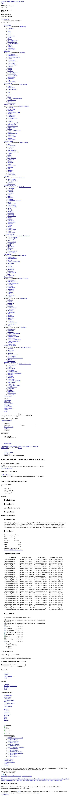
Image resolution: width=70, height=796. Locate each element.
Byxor (9, 194)
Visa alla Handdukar (13, 152)
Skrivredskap (7, 326)
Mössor (10, 208)
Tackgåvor (10, 101)
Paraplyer (10, 121)
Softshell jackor (12, 203)
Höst (9, 90)
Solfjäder (10, 219)
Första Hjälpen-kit (12, 281)
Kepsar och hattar (12, 206)
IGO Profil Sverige (9, 736)
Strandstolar (11, 135)
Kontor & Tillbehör (9, 234)
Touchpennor (11, 338)
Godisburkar (11, 268)
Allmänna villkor (8, 759)
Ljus (9, 168)
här (37, 793)
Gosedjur (10, 304)
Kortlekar (10, 306)
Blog (5, 677)
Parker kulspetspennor (13, 336)
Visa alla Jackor (12, 205)
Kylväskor (10, 376)
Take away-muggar (13, 40)
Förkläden (10, 167)
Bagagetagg (11, 384)
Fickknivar (10, 348)
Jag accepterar (5, 794)
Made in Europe (8, 408)
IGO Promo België (13, 739)
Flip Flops (10, 197)
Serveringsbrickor (12, 258)
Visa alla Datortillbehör (14, 57)
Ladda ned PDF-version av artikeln (13, 550)
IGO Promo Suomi (13, 750)
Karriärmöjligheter (9, 676)
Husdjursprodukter (13, 118)
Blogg (6, 409)
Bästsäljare (7, 405)
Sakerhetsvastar (12, 356)
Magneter (10, 170)
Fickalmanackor (12, 179)
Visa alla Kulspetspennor (14, 339)
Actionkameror (12, 60)
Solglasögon (11, 220)
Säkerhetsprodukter (13, 355)
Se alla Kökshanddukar (7, 474)
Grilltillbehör (11, 116)
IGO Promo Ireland (13, 748)
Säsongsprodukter (12, 89)
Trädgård (10, 138)
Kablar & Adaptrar (13, 72)
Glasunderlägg (11, 145)
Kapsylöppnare (12, 158)
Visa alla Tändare (12, 322)
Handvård (10, 286)
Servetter (10, 260)
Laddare (10, 69)
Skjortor (10, 217)
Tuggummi (10, 271)
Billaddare (10, 71)
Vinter (9, 97)
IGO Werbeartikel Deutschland (16, 747)
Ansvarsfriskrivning (9, 762)
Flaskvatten (11, 263)
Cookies (6, 763)
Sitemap (6, 765)
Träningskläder (12, 222)
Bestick (10, 156)
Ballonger (10, 300)
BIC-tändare (11, 321)
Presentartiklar (8, 297)
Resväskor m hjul (12, 387)
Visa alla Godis (12, 272)
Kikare (9, 119)
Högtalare (10, 66)
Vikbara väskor (12, 393)
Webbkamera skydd (13, 55)
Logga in (7, 430)
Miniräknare (11, 246)
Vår (9, 95)
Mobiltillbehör (11, 77)
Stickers (10, 315)
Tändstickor (11, 318)
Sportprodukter (12, 127)
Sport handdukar (12, 150)
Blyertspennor (11, 329)
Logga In (7, 423)
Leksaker (10, 310)
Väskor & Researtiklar (10, 362)
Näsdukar (10, 292)
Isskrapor (10, 351)
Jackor (9, 202)
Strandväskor (11, 391)
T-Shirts (10, 225)
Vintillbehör (11, 173)
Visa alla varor (11, 49)
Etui (9, 240)
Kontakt (6, 687)
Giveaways (11, 303)
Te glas (9, 31)
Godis (9, 264)
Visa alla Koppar (12, 42)
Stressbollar (11, 316)
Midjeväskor (11, 377)
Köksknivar (11, 159)
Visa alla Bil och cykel (14, 112)
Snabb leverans (12, 100)
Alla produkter (8, 396)
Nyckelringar (11, 312)
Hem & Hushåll (8, 141)
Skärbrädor (10, 162)
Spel (9, 313)
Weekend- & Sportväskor (14, 380)
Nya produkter (8, 406)
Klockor (10, 153)
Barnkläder (10, 193)
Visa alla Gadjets (12, 65)
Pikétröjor (10, 210)
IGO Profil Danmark (13, 744)
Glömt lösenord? (8, 427)
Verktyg (10, 359)
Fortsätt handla (8, 443)
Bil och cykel (11, 109)
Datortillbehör (11, 54)
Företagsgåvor (8, 83)
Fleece (9, 196)
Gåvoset (10, 86)
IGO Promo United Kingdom (15, 753)
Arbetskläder (11, 188)
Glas (9, 29)
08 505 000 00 (5, 448)
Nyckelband (11, 309)
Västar (9, 231)
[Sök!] (17, 416)
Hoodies (10, 228)
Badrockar (10, 148)
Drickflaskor (7, 25)
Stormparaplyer (12, 124)
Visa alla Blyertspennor (14, 333)
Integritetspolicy (8, 760)
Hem (5, 451)
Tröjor (9, 226)
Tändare (10, 319)
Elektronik (7, 51)
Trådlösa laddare (12, 74)
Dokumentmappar (12, 251)
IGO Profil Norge (12, 754)
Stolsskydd (10, 110)
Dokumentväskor (12, 371)
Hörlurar (10, 68)
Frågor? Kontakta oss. (7, 468)
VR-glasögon (11, 63)
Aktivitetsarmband (12, 61)
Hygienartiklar (11, 287)
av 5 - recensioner (9, 1)
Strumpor (10, 223)
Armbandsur (11, 191)
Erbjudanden (7, 400)
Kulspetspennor (12, 335)
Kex (9, 274)
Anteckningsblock (12, 239)
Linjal (9, 245)
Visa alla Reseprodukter (14, 385)
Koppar (10, 37)
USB (9, 80)
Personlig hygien (8, 277)
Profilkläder (11, 213)
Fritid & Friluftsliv (9, 104)
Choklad (10, 266)
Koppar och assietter (13, 43)
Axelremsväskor (12, 365)
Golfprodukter (11, 115)
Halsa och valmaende (13, 283)
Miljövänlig (7, 402)
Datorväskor (11, 370)
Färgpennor (11, 330)
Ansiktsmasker (11, 280)
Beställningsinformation (10, 686)
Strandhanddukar (12, 133)
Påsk (9, 92)
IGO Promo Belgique (13, 741)
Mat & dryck (7, 254)
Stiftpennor (10, 332)
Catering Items (11, 257)
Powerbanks (11, 78)
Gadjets (10, 58)
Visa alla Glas (11, 36)
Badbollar (10, 107)
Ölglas (9, 34)
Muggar (10, 45)
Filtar (9, 144)
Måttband (10, 353)
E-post (20, 448)
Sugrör (9, 164)
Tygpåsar (10, 367)
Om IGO (6, 673)
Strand (9, 132)
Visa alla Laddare (12, 75)
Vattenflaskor (11, 48)
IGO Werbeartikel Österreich (15, 738)
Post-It (9, 249)
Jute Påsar (10, 374)
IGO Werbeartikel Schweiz (15, 751)
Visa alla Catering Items (14, 261)
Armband (10, 190)
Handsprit (10, 284)
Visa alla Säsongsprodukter (15, 98)
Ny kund (6, 428)
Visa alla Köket (12, 165)
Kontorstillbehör (12, 242)
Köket (9, 155)
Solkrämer (10, 293)
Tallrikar (10, 171)
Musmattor (10, 248)
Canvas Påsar (11, 368)
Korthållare (11, 243)
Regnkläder (11, 214)
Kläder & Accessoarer (10, 185)
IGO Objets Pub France (14, 745)
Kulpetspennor (8, 695)
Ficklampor (11, 350)
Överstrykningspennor (14, 341)
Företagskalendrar (12, 181)
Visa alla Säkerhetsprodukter (15, 358)
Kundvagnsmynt (12, 307)
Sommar (10, 94)
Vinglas (10, 32)
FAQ (5, 411)
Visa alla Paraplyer (13, 126)
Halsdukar (10, 199)
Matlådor (10, 161)
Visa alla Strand (12, 136)
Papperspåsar (11, 379)
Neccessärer (11, 290)
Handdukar (11, 147)
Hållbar (6, 674)
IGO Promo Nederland (14, 756)
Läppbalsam (11, 289)
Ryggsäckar (11, 388)
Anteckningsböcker (13, 237)
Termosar (10, 46)
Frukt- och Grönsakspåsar (14, 373)
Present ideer (11, 87)
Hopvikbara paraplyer (13, 123)
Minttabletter (11, 269)
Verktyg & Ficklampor (10, 345)
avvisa (19, 791)
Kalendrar (6, 176)
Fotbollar (10, 129)
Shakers (10, 39)
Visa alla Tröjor (12, 229)
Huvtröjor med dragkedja (14, 200)
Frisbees (10, 113)
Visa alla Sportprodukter (14, 130)
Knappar (10, 301)
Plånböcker (11, 211)
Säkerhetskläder (12, 216)
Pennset (10, 342)
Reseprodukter (11, 382)
